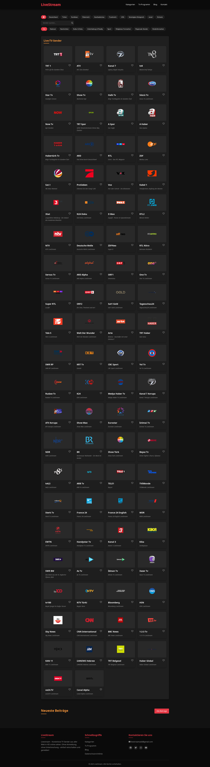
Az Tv (79, 570)
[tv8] (152, 54)
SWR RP (49, 364)
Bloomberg (114, 602)
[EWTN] (58, 530)
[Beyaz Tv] (152, 440)
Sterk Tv (49, 512)
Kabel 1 (143, 184)
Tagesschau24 (146, 303)
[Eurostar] (120, 411)
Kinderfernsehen (158, 29)
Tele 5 (48, 332)
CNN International (86, 631)
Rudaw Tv (50, 393)
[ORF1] (120, 263)
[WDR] (152, 501)
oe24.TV (49, 689)
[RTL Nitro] (152, 234)
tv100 (48, 602)
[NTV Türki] (89, 591)
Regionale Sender (141, 29)
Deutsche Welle (85, 245)
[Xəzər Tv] (152, 559)
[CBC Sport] (120, 353)
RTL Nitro (144, 245)
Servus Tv (50, 274)
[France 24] (89, 501)
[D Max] (120, 202)
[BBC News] (120, 620)
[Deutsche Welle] (89, 234)
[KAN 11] (58, 649)
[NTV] (58, 234)
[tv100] (58, 591)
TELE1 (111, 483)
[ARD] (89, 144)
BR (78, 452)
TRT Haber (144, 332)
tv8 (141, 65)
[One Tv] (152, 263)
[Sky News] (58, 620)
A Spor (111, 124)
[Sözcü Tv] (152, 83)
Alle (44, 29)
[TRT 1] (58, 54)
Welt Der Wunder (86, 332)
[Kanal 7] (120, 54)
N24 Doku (82, 214)
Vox (110, 184)
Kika (141, 541)
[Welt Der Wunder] (89, 321)
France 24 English (117, 512)
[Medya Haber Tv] (120, 382)
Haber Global (146, 660)
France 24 (82, 512)
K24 (79, 393)
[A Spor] (120, 112)
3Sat (47, 214)
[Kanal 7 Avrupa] (152, 382)
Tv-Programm (144, 4)
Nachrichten (64, 29)
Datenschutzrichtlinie (94, 754)
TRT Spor (81, 124)
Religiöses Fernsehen (123, 29)
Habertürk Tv (52, 155)
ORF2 (79, 303)
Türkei (64, 17)
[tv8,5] (58, 472)
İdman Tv (113, 570)
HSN (141, 602)
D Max (111, 214)
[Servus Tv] (58, 263)
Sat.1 (48, 184)
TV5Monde (144, 483)
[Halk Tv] (120, 83)
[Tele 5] (58, 321)
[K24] (89, 382)
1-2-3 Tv (143, 631)
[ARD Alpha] (89, 263)
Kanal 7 (112, 65)
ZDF (141, 155)
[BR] (89, 440)
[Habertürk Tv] (58, 144)
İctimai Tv (144, 422)
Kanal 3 (112, 541)
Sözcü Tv (143, 95)
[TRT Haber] (152, 321)
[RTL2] (152, 202)
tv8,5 (47, 483)
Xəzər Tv (143, 570)
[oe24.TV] (58, 678)
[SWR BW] (58, 559)
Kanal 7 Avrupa (147, 393)
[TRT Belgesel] (120, 649)
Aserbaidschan (99, 17)
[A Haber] (152, 112)
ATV (79, 65)
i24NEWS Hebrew (86, 660)
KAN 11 (49, 660)
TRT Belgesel (114, 660)
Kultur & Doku (78, 29)
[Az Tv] (89, 559)
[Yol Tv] (152, 353)
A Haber (143, 124)
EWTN (48, 541)
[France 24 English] (120, 501)
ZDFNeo (112, 245)
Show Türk (113, 452)
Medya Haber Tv (116, 393)
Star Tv (49, 95)
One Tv (143, 274)
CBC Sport (113, 364)
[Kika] (152, 530)
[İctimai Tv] (152, 411)
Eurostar (112, 422)
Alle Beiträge (162, 711)
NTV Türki (82, 602)
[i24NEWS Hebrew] (89, 649)
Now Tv (49, 124)
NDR (47, 452)
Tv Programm (90, 746)
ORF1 (111, 274)
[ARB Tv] (89, 472)
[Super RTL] (58, 292)
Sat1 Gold (113, 303)
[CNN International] (89, 620)
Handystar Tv (84, 541)
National (53, 29)
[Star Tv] (58, 83)
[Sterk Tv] (58, 501)
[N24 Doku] (89, 202)
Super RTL (50, 303)
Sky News (50, 631)
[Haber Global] (152, 649)
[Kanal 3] (120, 530)
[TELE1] (120, 472)
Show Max (82, 422)
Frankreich (112, 17)
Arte (110, 332)
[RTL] (120, 144)
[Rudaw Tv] (58, 382)
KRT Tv (80, 364)
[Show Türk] (120, 440)
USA (122, 17)
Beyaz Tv (144, 452)
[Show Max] (89, 411)
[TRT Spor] (89, 112)
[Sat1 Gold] (120, 292)
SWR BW (49, 570)
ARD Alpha (82, 274)
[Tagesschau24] (152, 292)
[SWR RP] (58, 353)
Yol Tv (142, 364)
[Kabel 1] (152, 173)
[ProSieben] (89, 173)
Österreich (86, 17)
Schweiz (160, 17)
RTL (110, 155)
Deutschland (53, 17)
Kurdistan (74, 17)
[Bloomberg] (120, 591)
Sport (109, 29)
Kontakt (164, 4)
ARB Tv (80, 483)
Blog (155, 4)
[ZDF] (152, 144)
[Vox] (120, 173)
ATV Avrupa (51, 422)
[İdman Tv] (120, 559)
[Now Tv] (58, 112)
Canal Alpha (83, 689)
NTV (47, 245)
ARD (79, 155)
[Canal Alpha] (89, 678)
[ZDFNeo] (120, 234)
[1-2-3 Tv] (152, 620)
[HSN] (152, 591)
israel (150, 17)
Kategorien (130, 4)
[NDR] (58, 440)
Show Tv (81, 95)
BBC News (113, 631)
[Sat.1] (58, 173)
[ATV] (89, 54)
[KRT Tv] (89, 353)
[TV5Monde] (152, 472)
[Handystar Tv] (89, 530)
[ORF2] (89, 292)
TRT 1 (48, 65)
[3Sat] (58, 202)
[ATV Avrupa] (58, 411)
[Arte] (120, 321)
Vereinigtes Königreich (136, 17)
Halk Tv (112, 95)
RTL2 (141, 214)
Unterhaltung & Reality (95, 29)
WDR (141, 512)
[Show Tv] (89, 83)
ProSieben (82, 184)
